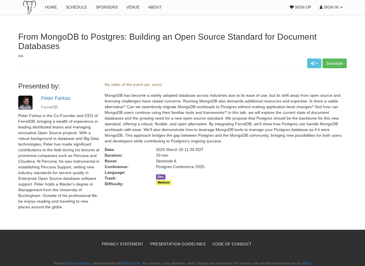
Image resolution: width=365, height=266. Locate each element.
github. (306, 263)
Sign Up (302, 7)
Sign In (331, 7)
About (155, 7)
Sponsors (107, 7)
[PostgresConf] (29, 7)
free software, (81, 263)
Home (51, 7)
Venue (133, 7)
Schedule (76, 7)
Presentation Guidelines (178, 244)
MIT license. (132, 263)
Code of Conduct (232, 244)
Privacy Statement (123, 244)
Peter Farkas (55, 98)
